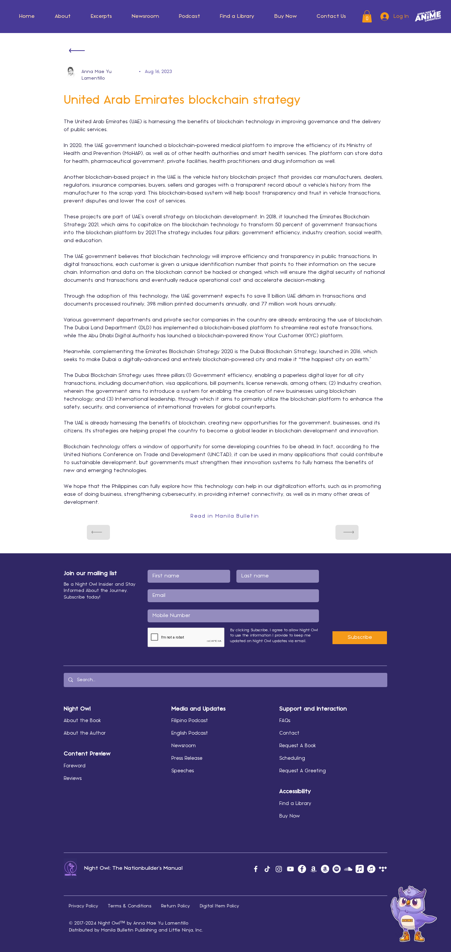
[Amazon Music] (313, 869)
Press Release (186, 758)
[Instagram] (279, 869)
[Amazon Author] (325, 869)
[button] (63, 16)
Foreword (75, 766)
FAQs (284, 720)
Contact (289, 733)
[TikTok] (267, 869)
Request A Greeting (302, 771)
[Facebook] (256, 869)
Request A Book (297, 746)
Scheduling (292, 758)
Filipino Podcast (189, 720)
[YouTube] (290, 869)
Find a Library (295, 803)
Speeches (182, 771)
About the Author (85, 733)
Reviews (73, 778)
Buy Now (289, 816)
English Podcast (189, 733)
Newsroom (183, 746)
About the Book (82, 720)
